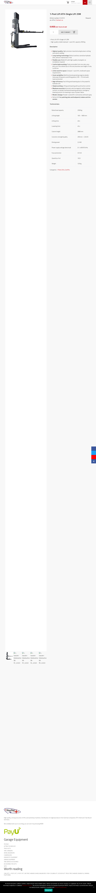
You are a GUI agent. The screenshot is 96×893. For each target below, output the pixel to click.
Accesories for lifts (10, 864)
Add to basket (65, 32)
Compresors (8, 855)
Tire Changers (8, 851)
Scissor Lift (61, 873)
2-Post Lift (20, 873)
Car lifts (67, 170)
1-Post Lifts (60, 170)
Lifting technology (10, 846)
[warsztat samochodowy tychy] (8, 2)
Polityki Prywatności (60, 887)
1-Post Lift (13, 873)
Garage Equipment (9, 859)
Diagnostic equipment (10, 857)
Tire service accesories (11, 862)
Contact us (59, 20)
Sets (5, 866)
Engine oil (81, 873)
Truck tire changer (71, 873)
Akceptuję (48, 890)
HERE (41, 824)
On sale (6, 844)
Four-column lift (51, 873)
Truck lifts (7, 848)
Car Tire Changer (29, 873)
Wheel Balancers (9, 853)
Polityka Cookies (27, 885)
